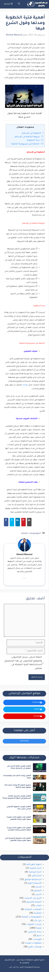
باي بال (38, 920)
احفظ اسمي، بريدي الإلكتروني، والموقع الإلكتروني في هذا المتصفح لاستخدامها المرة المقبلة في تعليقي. (23, 663)
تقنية (39, 928)
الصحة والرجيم (34, 902)
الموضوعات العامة (31, 533)
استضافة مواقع (33, 879)
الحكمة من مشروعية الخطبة (27, 144)
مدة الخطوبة (34, 140)
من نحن (12, 967)
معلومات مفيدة (33, 943)
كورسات (37, 939)
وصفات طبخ (35, 947)
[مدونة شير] (37, 4)
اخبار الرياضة (35, 872)
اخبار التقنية (35, 868)
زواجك (25, 385)
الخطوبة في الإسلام (32, 133)
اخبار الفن (37, 876)
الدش (38, 894)
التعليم (38, 891)
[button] (19, 4)
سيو (39, 935)
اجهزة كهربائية (34, 864)
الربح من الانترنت (33, 898)
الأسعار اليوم (35, 883)
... (24, 578)
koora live (24, 741)
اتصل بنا (20, 967)
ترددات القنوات (34, 924)
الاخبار (38, 887)
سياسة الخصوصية (32, 967)
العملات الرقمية (33, 909)
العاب (38, 906)
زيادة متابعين (35, 932)
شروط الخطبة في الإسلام (28, 137)
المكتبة (38, 913)
